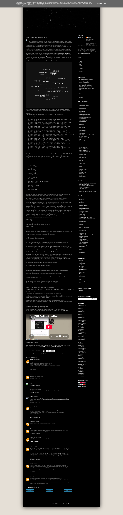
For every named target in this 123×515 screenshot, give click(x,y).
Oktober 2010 (80, 351)
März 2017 (80, 310)
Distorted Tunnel (82, 164)
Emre (31, 406)
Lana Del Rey (81, 264)
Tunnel (80, 166)
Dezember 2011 (81, 338)
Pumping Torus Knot (83, 123)
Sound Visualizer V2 (83, 120)
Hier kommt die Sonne (83, 126)
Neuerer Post (30, 490)
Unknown (32, 374)
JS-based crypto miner (83, 103)
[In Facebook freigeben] (52, 351)
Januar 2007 (80, 374)
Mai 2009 (79, 370)
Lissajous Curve (82, 111)
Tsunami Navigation (83, 253)
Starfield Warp (82, 246)
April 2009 (80, 371)
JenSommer (32, 428)
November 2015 (81, 321)
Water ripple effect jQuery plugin (85, 85)
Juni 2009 (80, 368)
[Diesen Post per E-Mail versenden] (46, 351)
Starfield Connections (83, 147)
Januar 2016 (80, 318)
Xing (80, 64)
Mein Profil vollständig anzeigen (84, 53)
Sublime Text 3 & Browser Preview (86, 190)
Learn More (99, 3)
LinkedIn (80, 62)
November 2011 (81, 339)
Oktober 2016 (80, 313)
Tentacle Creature (82, 112)
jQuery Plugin (44, 353)
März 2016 (80, 315)
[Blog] (82, 386)
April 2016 (80, 314)
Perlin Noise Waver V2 (83, 240)
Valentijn (32, 359)
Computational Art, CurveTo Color (85, 217)
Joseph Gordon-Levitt (83, 267)
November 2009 (81, 361)
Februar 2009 (80, 373)
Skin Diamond (81, 272)
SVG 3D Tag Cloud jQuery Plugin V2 (86, 81)
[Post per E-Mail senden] (43, 350)
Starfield (80, 175)
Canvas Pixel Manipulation (84, 187)
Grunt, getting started (83, 188)
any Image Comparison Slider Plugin (86, 79)
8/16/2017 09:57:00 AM (35, 385)
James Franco (82, 276)
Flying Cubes (81, 161)
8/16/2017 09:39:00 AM (35, 378)
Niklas (31, 382)
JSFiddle (80, 67)
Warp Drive (81, 156)
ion (53, 206)
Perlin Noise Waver (83, 239)
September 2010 (81, 352)
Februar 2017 (80, 311)
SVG (60, 353)
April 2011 (80, 343)
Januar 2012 (80, 336)
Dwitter (80, 70)
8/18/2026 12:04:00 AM (35, 485)
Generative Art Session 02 (84, 227)
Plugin (50, 353)
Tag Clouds (47, 56)
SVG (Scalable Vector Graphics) (43, 39)
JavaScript (39, 353)
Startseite (49, 490)
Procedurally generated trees (84, 114)
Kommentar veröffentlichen (33, 487)
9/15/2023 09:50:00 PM (35, 459)
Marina (80, 273)
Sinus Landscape (82, 121)
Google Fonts (62, 258)
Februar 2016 (80, 317)
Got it (106, 3)
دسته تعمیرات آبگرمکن (34, 441)
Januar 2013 (80, 330)
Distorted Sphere (82, 118)
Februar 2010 (80, 358)
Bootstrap (59, 206)
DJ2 (80, 282)
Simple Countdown (82, 243)
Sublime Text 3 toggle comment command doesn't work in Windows (87, 184)
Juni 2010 (80, 354)
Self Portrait (81, 266)
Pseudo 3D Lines (82, 172)
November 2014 (81, 323)
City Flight (81, 209)
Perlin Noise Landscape (83, 236)
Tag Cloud (64, 353)
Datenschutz (81, 292)
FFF (80, 73)
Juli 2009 (79, 367)
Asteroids (81, 204)
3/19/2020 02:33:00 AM (35, 433)
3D (29, 353)
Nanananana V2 (82, 263)
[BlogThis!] (48, 351)
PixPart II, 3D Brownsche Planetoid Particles (88, 134)
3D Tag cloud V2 (82, 201)
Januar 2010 (80, 360)
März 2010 (80, 357)
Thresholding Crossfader (84, 131)
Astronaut (81, 260)
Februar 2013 (80, 329)
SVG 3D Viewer (82, 106)
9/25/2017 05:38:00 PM (35, 402)
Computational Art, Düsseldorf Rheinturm (87, 218)
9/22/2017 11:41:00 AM (34, 392)
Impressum (81, 290)
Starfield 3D (81, 173)
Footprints (81, 224)
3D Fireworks (81, 124)
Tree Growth (81, 251)
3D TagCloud (33, 353)
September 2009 (81, 364)
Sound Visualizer (82, 127)
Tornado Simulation (82, 109)
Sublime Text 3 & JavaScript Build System (87, 191)
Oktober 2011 (80, 340)
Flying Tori (81, 160)
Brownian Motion (82, 176)
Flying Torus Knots (82, 157)
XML (51, 46)
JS (47, 353)
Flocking (80, 153)
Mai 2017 (79, 307)
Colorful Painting (82, 214)
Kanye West (81, 275)
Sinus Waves (81, 170)
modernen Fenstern (41, 482)
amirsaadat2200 (33, 446)
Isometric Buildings (82, 231)
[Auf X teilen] (50, 351)
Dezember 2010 (81, 348)
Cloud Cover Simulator (83, 211)
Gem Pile (81, 97)
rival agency (33, 437)
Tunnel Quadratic (82, 154)
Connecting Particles (83, 169)
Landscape (81, 167)
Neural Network (82, 133)
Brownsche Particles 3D (84, 205)
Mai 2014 (79, 326)
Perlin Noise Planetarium (84, 237)
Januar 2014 (80, 327)
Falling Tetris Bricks (83, 159)
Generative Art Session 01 (84, 226)
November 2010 (81, 349)
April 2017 (80, 308)
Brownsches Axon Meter (84, 208)
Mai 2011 (79, 342)
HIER (55, 293)
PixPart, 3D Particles (83, 136)
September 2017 (81, 305)
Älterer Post (68, 490)
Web (80, 59)
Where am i (81, 115)
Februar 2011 (80, 345)
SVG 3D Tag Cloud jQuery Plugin (85, 86)
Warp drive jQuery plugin (84, 82)
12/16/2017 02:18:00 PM (35, 417)
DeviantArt (81, 71)
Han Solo (81, 270)
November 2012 (81, 332)
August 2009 (80, 365)
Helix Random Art (82, 230)
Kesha (80, 279)
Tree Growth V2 (82, 252)
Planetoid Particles (82, 108)
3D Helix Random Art (83, 198)
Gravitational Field (82, 128)
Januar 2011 (80, 346)
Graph (80, 139)
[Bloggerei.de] (82, 383)
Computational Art (82, 140)
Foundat (51, 206)
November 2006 (81, 376)
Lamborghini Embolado (83, 278)
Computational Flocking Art (84, 151)
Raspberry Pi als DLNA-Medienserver (86, 185)
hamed (31, 476)
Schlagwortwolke (55, 353)
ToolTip (80, 249)
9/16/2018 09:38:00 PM (35, 424)
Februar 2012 (80, 335)
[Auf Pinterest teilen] (54, 351)
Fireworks (81, 223)
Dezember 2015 (81, 320)
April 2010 (80, 355)
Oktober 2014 (80, 324)
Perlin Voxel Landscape (83, 242)
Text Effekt (81, 248)
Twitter (80, 61)
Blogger (32, 421)
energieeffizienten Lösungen (52, 482)
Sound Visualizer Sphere (84, 245)
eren (31, 463)
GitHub (80, 65)
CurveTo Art (81, 220)
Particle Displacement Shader (85, 117)
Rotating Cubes (82, 163)
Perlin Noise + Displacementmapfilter (86, 234)
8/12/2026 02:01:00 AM (35, 473)
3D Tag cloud (81, 199)
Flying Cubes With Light (84, 148)
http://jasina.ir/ (35, 458)
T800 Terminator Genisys (84, 105)
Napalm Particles (82, 233)
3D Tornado (81, 202)
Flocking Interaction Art (83, 150)
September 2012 (81, 333)
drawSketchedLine (82, 221)
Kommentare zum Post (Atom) (37, 493)
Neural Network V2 (82, 130)
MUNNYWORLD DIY (83, 269)
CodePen (81, 68)
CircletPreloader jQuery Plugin (85, 137)
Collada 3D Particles (83, 212)
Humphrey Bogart (82, 281)
